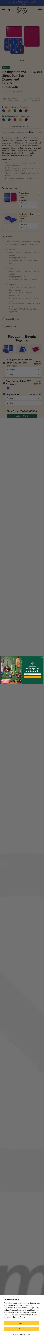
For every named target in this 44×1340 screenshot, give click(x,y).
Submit (32, 677)
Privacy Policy (19, 1317)
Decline (21, 1329)
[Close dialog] (42, 657)
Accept (21, 1323)
